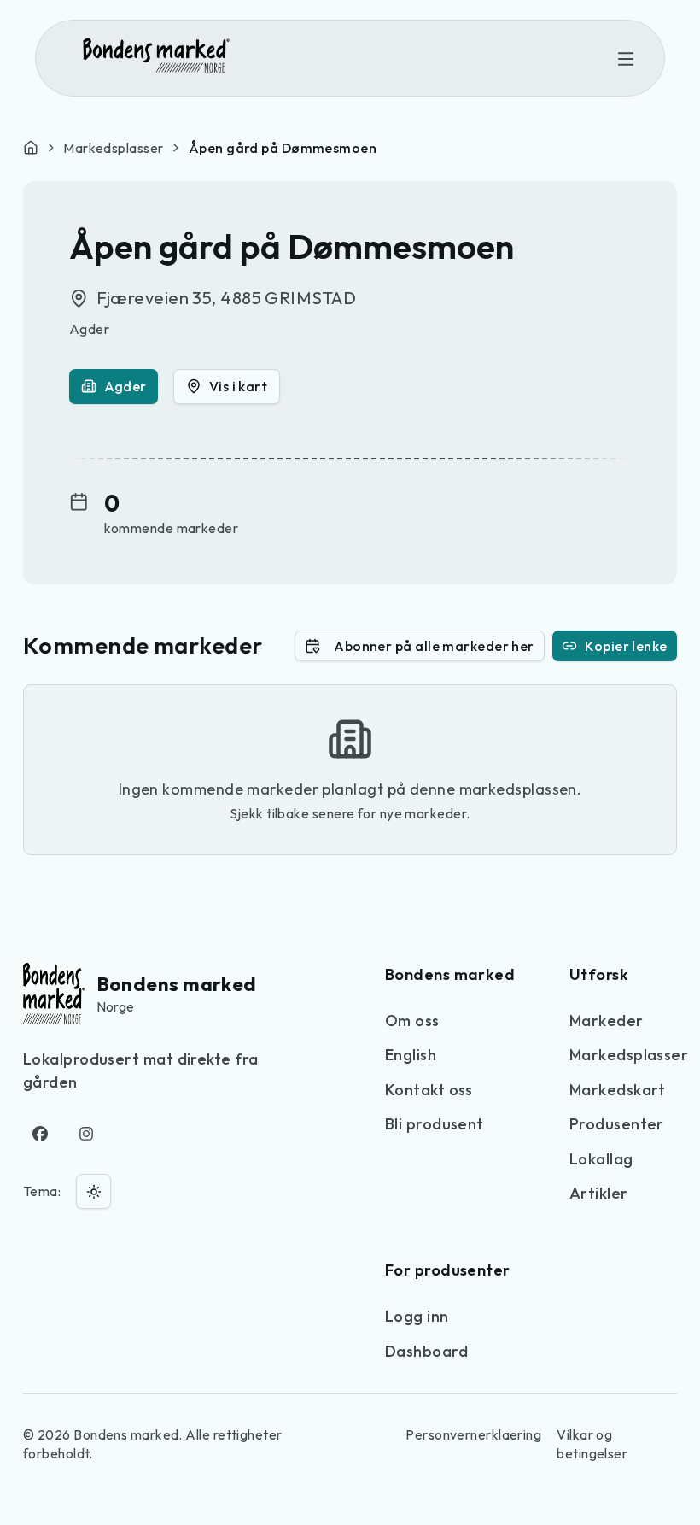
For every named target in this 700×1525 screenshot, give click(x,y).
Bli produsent (434, 1124)
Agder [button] (125, 386)
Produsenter (616, 1124)
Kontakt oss (429, 1090)
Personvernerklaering (473, 1434)
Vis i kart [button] (238, 386)
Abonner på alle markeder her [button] (434, 645)
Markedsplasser (113, 147)
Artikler (598, 1193)
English (410, 1055)
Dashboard (426, 1351)
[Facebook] (40, 1134)
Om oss (412, 1020)
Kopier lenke (626, 645)
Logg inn (417, 1316)
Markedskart (617, 1090)
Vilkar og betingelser (592, 1444)
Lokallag (601, 1159)
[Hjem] (30, 147)
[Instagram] (86, 1134)
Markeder (606, 1020)
